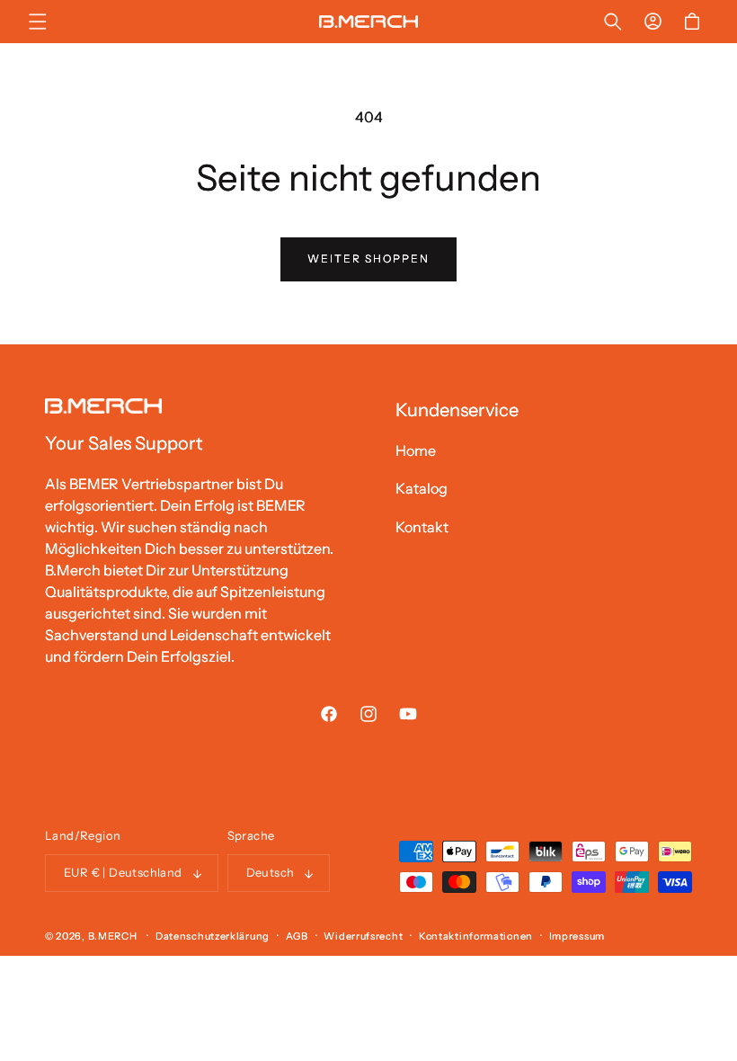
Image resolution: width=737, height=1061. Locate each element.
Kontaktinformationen (476, 936)
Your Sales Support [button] (124, 443)
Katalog (421, 488)
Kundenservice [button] (457, 410)
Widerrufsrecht (363, 936)
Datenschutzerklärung (212, 936)
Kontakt (421, 527)
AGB (297, 936)
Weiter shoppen (368, 258)
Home (415, 450)
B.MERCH (114, 936)
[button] (38, 21)
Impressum (577, 936)
